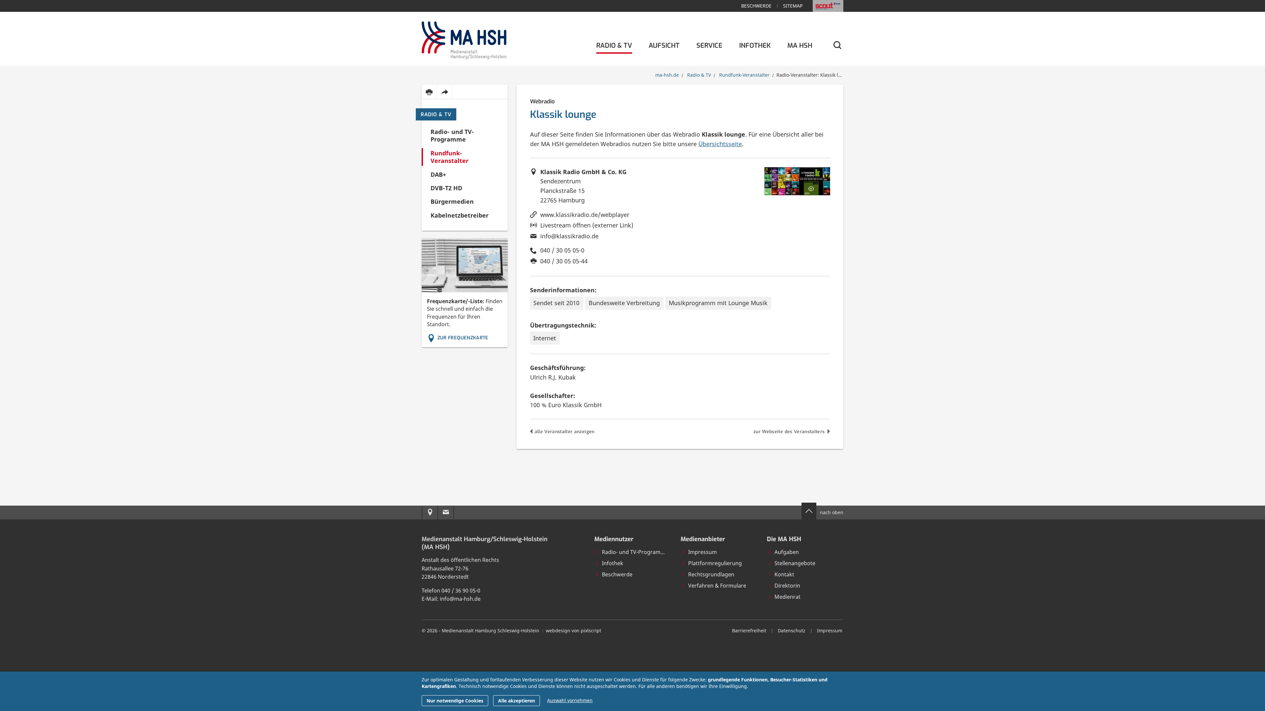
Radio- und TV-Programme (635, 552)
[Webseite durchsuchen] (837, 46)
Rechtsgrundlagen (711, 574)
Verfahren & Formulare (717, 585)
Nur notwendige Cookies (455, 701)
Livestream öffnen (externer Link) (586, 225)
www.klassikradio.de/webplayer (584, 215)
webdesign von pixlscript (573, 630)
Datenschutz (791, 630)
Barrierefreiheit (749, 630)
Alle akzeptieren (516, 701)
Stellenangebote (794, 563)
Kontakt (784, 574)
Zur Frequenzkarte (463, 338)
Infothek (612, 563)
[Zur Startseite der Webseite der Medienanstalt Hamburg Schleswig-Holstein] (464, 39)
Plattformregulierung (715, 563)
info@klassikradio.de (569, 236)
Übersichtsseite (720, 144)
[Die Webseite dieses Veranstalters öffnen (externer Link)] (797, 182)
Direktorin (787, 585)
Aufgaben (786, 552)
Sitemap (792, 6)
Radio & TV (436, 114)
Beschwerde (756, 6)
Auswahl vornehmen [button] (570, 700)
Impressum (702, 552)
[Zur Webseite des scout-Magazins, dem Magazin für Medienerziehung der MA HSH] (828, 6)
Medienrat (787, 596)
